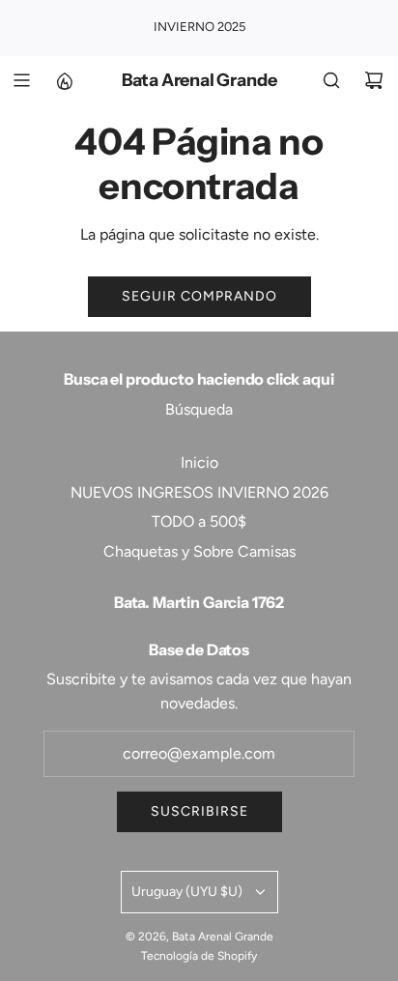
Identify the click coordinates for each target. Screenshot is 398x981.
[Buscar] (331, 80)
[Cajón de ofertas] (64, 80)
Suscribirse (199, 811)
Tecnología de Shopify (199, 956)
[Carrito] (374, 80)
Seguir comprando (199, 296)
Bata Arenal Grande (199, 81)
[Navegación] (21, 80)
